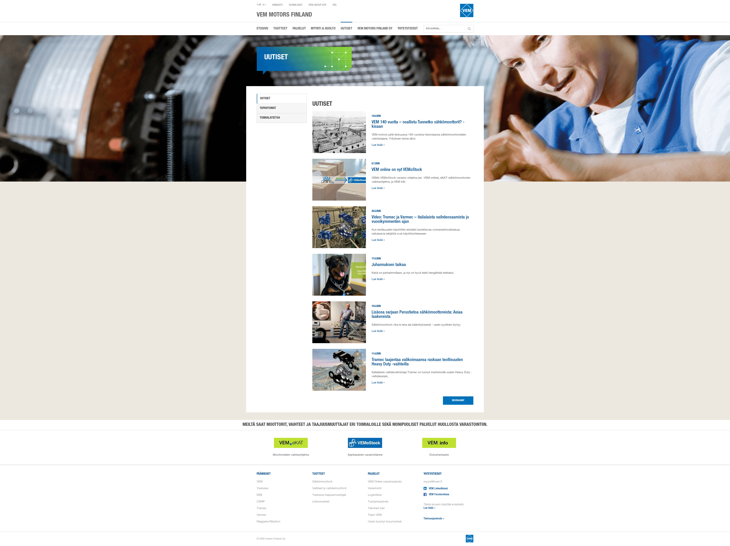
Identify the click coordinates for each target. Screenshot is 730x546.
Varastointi (374, 488)
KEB (259, 495)
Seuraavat (458, 400)
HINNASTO (277, 5)
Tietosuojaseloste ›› (434, 518)
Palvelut (374, 474)
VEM (260, 481)
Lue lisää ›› (430, 508)
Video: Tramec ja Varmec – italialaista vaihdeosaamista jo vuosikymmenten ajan (420, 219)
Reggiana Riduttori (268, 521)
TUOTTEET (280, 28)
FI (263, 5)
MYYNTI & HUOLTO (323, 28)
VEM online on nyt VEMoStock (397, 170)
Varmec (261, 515)
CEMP (261, 501)
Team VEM (375, 515)
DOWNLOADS (295, 5)
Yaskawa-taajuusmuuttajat (329, 495)
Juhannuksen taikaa (389, 265)
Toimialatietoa (270, 118)
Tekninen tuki (376, 508)
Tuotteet (318, 474)
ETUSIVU (262, 28)
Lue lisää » (378, 145)
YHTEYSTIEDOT (408, 28)
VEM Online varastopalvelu (385, 481)
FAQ (334, 5)
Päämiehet (264, 474)
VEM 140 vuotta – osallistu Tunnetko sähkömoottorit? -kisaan (418, 124)
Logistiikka (375, 495)
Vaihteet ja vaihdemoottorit (329, 488)
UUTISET (346, 28)
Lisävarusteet (320, 501)
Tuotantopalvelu (378, 501)
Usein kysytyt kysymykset (385, 521)
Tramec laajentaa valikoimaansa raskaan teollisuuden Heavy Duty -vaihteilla (417, 362)
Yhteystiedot (433, 474)
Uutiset (265, 98)
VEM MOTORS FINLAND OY (374, 28)
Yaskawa (262, 488)
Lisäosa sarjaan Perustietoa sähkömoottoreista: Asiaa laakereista (417, 314)
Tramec (261, 508)
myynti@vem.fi (433, 481)
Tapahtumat (268, 108)
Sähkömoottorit (322, 481)
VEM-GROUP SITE (317, 5)
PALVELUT (299, 28)
